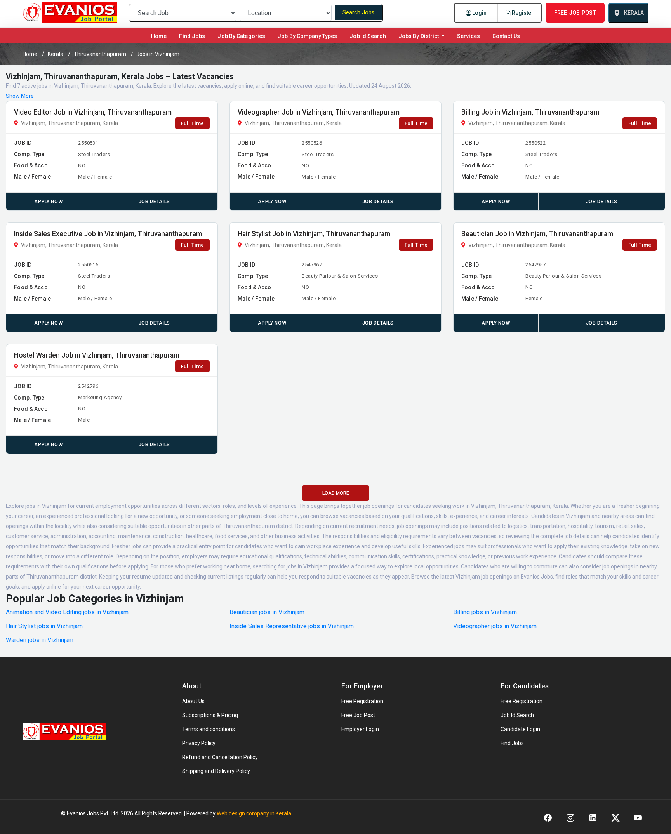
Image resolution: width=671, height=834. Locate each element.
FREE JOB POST (575, 13)
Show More (20, 96)
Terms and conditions (208, 729)
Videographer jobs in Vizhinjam (495, 626)
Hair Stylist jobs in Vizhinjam (44, 626)
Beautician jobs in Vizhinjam (266, 612)
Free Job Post (358, 715)
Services (468, 36)
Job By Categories (241, 36)
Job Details (154, 201)
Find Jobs (192, 36)
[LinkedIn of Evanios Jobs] (593, 817)
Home (160, 36)
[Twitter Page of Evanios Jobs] (615, 817)
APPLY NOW (48, 201)
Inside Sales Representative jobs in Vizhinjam (291, 626)
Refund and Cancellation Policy (220, 757)
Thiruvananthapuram (100, 54)
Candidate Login (520, 729)
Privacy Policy (199, 743)
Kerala (55, 54)
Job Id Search (367, 36)
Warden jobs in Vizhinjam (39, 640)
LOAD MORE (335, 493)
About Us (193, 701)
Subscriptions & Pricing (210, 715)
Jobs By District (419, 36)
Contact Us (506, 36)
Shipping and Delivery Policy (216, 771)
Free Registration (362, 701)
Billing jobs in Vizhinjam (485, 612)
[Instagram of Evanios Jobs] (570, 817)
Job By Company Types (307, 36)
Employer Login (360, 729)
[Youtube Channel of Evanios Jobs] (638, 817)
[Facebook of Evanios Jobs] (548, 817)
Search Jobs (358, 12)
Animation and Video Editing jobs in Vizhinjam (67, 612)
